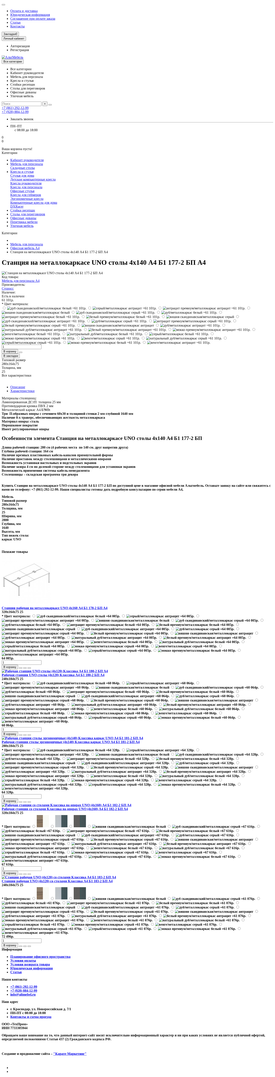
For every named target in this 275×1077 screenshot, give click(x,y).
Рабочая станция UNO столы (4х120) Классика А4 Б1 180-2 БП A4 (53, 675)
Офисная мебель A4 (25, 248)
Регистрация (19, 50)
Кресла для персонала (26, 187)
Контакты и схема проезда (30, 1017)
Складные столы (22, 168)
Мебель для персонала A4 (21, 281)
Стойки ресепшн (22, 210)
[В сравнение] (29, 668)
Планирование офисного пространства (40, 956)
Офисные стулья (22, 191)
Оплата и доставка (24, 11)
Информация (12, 949)
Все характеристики (16, 375)
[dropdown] (3, 4)
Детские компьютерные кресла (33, 179)
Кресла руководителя (25, 183)
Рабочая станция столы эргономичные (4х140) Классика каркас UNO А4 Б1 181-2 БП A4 (71, 742)
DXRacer (16, 206)
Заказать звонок (22, 119)
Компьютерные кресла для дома (33, 202)
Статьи (15, 22)
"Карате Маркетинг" (70, 1054)
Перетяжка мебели (24, 222)
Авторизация (20, 46)
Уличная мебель (22, 226)
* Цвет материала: (15, 304)
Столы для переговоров (27, 214)
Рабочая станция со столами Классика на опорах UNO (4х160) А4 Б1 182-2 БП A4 (65, 809)
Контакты (17, 26)
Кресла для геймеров (25, 195)
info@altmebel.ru (23, 994)
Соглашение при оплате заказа (32, 18)
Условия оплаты (23, 960)
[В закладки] (25, 668)
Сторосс (8, 288)
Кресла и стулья (22, 171)
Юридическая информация (30, 15)
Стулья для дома (22, 175)
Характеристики (22, 391)
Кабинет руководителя (27, 160)
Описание (17, 387)
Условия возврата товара (30, 964)
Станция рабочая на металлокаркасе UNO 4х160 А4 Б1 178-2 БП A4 (54, 608)
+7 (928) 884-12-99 (23, 990)
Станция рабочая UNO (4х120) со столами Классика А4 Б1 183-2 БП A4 (57, 881)
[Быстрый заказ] (20, 352)
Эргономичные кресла (26, 199)
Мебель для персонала (26, 164)
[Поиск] (50, 104)
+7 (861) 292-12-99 (23, 987)
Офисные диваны (23, 218)
